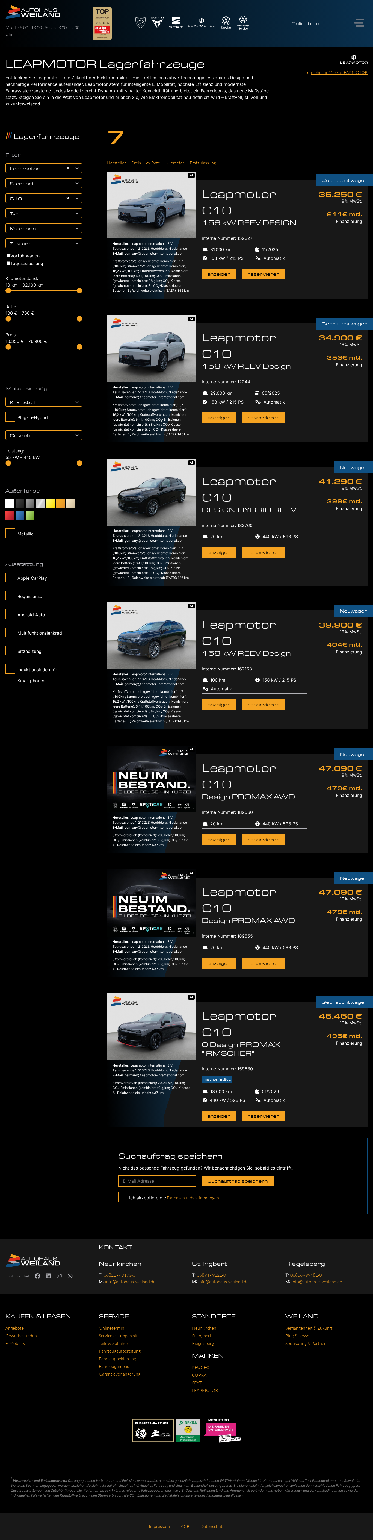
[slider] (8, 290)
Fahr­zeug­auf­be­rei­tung (120, 1351)
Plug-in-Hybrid (32, 417)
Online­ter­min (111, 1328)
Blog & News (297, 1335)
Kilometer (174, 163)
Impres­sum (159, 1526)
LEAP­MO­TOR (205, 1390)
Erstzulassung (203, 163)
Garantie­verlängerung (119, 1374)
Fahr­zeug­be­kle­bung (117, 1358)
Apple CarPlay (32, 578)
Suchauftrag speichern (238, 1181)
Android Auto (31, 614)
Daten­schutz (212, 1526)
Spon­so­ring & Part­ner (305, 1343)
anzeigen (219, 274)
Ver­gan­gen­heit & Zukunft (309, 1328)
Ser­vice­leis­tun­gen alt (118, 1335)
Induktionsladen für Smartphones (37, 675)
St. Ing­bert (201, 1335)
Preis (136, 163)
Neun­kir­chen (204, 1328)
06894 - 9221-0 (211, 1275)
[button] (77, 168)
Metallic (25, 534)
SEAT (197, 1382)
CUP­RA (199, 1375)
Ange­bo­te (14, 1328)
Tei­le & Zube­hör (113, 1343)
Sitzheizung (29, 651)
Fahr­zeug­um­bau (114, 1366)
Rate (155, 163)
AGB (185, 1526)
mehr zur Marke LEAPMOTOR (339, 72)
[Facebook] (37, 1276)
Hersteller (116, 163)
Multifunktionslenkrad (39, 633)
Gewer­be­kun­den (21, 1335)
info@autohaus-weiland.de (130, 1281)
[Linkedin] (48, 1276)
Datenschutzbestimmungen (192, 1197)
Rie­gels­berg (203, 1343)
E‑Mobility (15, 1343)
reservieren (264, 274)
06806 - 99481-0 (306, 1275)
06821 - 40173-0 (119, 1275)
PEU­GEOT (202, 1367)
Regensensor (30, 596)
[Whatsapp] (70, 1276)
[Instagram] (59, 1276)
